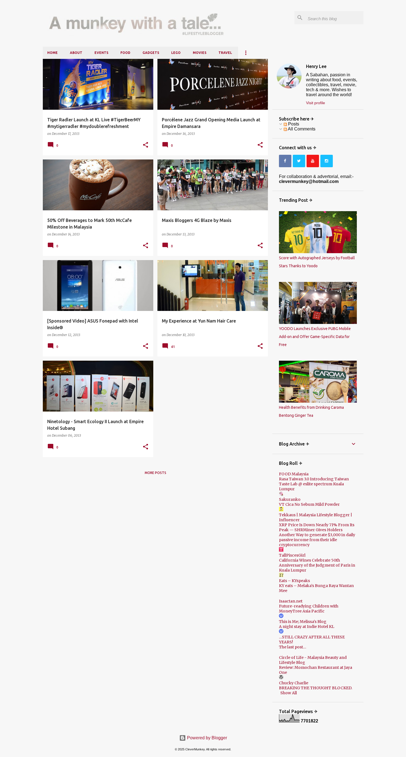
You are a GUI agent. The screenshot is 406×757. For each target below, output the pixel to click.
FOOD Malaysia (294, 474)
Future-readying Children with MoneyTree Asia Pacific (308, 609)
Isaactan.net (290, 601)
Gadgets (151, 52)
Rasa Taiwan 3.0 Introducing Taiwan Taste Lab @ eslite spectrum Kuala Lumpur (314, 483)
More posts (155, 473)
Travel (225, 52)
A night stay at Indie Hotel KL (306, 626)
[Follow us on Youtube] (313, 161)
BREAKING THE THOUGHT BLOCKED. (315, 687)
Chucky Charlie (293, 682)
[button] (145, 145)
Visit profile (315, 103)
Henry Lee (316, 66)
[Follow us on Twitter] (299, 161)
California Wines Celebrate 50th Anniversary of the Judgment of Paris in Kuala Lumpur (317, 565)
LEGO (176, 52)
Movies (199, 52)
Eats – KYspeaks (294, 580)
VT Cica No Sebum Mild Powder (309, 504)
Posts (293, 124)
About (76, 52)
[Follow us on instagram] (326, 161)
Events (101, 52)
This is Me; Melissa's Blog (302, 621)
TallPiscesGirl (292, 555)
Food (125, 52)
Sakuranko (289, 499)
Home (52, 52)
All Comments (301, 129)
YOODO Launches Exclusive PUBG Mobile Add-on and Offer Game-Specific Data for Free (315, 336)
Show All (288, 692)
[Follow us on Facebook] (285, 161)
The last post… (292, 647)
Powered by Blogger (206, 737)
